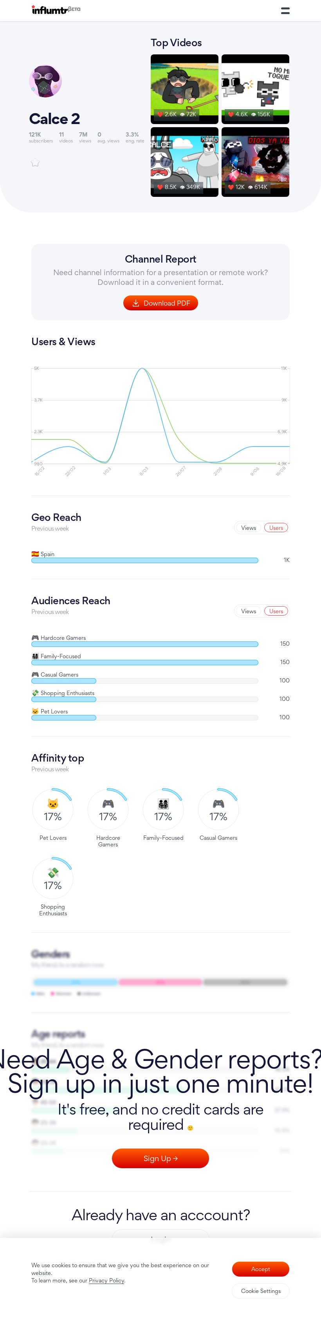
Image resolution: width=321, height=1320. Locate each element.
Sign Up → (161, 1158)
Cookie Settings (261, 1291)
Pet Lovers (49, 711)
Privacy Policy (106, 1280)
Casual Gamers (54, 674)
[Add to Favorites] (35, 162)
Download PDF (167, 303)
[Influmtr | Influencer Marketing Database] (56, 10)
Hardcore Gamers (58, 637)
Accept (260, 1269)
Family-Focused (56, 656)
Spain (42, 554)
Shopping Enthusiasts (62, 693)
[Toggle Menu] (285, 10)
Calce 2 (54, 118)
